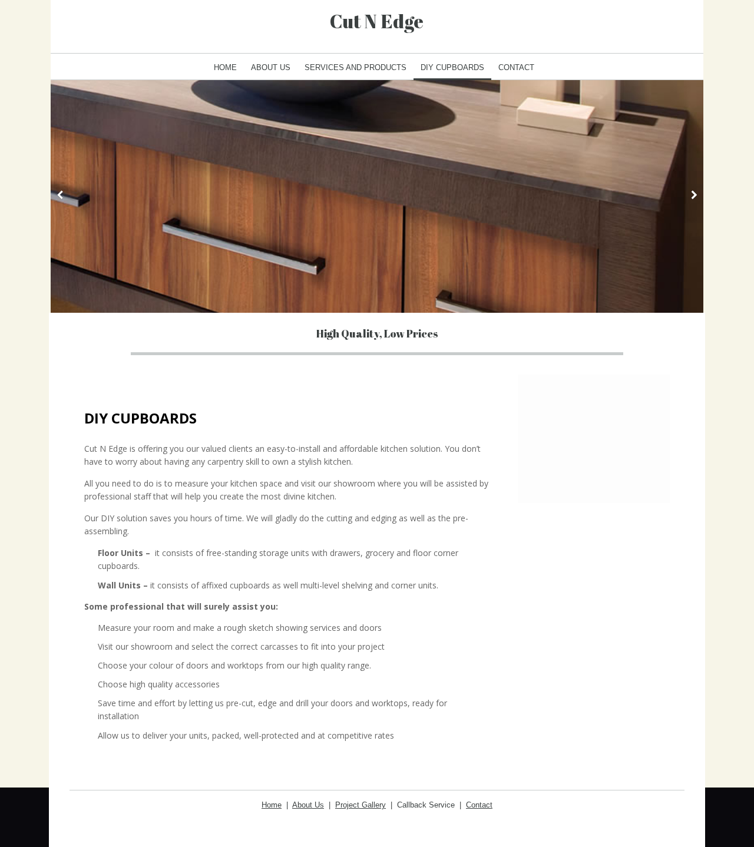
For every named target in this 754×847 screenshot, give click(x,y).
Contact (516, 67)
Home (225, 67)
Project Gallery (360, 804)
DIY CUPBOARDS (452, 67)
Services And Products (355, 67)
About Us (270, 67)
